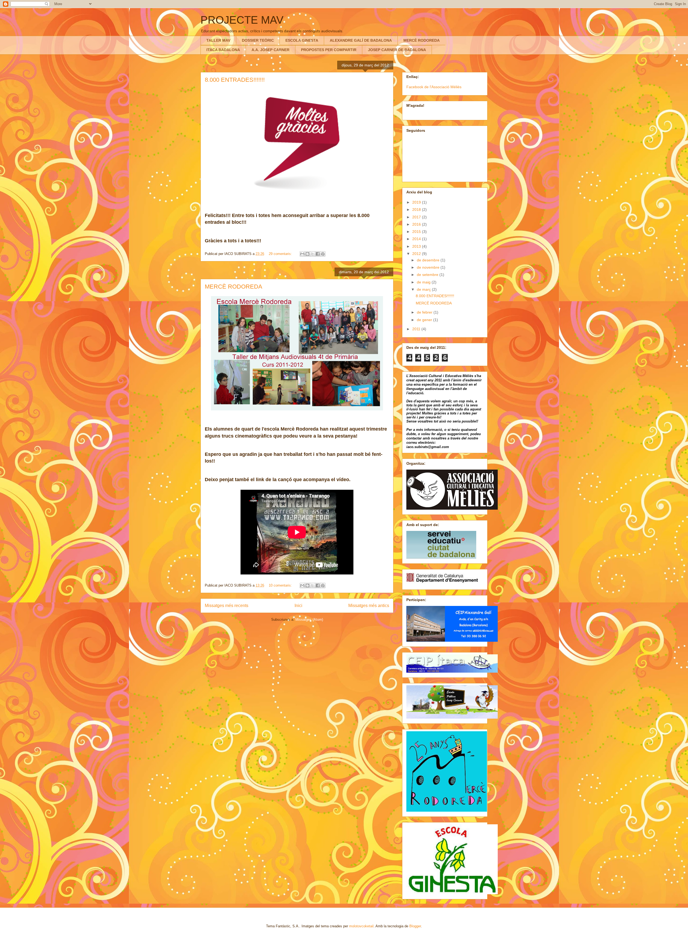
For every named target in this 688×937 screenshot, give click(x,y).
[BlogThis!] (307, 254)
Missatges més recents (226, 605)
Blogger (415, 926)
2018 (417, 209)
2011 (416, 329)
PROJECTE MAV (242, 20)
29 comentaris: (281, 254)
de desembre (428, 260)
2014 (417, 239)
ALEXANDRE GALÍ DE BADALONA (361, 40)
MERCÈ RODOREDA (421, 40)
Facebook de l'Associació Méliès (433, 87)
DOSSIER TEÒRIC (258, 40)
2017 (417, 217)
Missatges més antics (368, 605)
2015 (417, 231)
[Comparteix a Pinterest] (322, 254)
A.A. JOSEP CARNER (270, 50)
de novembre (428, 267)
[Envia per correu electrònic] (302, 254)
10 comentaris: (281, 585)
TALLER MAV (218, 40)
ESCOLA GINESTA (301, 40)
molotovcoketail (361, 926)
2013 (417, 246)
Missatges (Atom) (309, 619)
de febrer (425, 312)
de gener (425, 320)
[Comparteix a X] (312, 254)
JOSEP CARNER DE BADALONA (397, 50)
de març (424, 289)
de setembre (428, 274)
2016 (417, 224)
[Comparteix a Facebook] (317, 254)
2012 (417, 253)
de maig (424, 282)
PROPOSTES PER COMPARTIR (328, 50)
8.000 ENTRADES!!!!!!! (235, 79)
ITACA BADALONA (223, 50)
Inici (298, 605)
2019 (417, 202)
